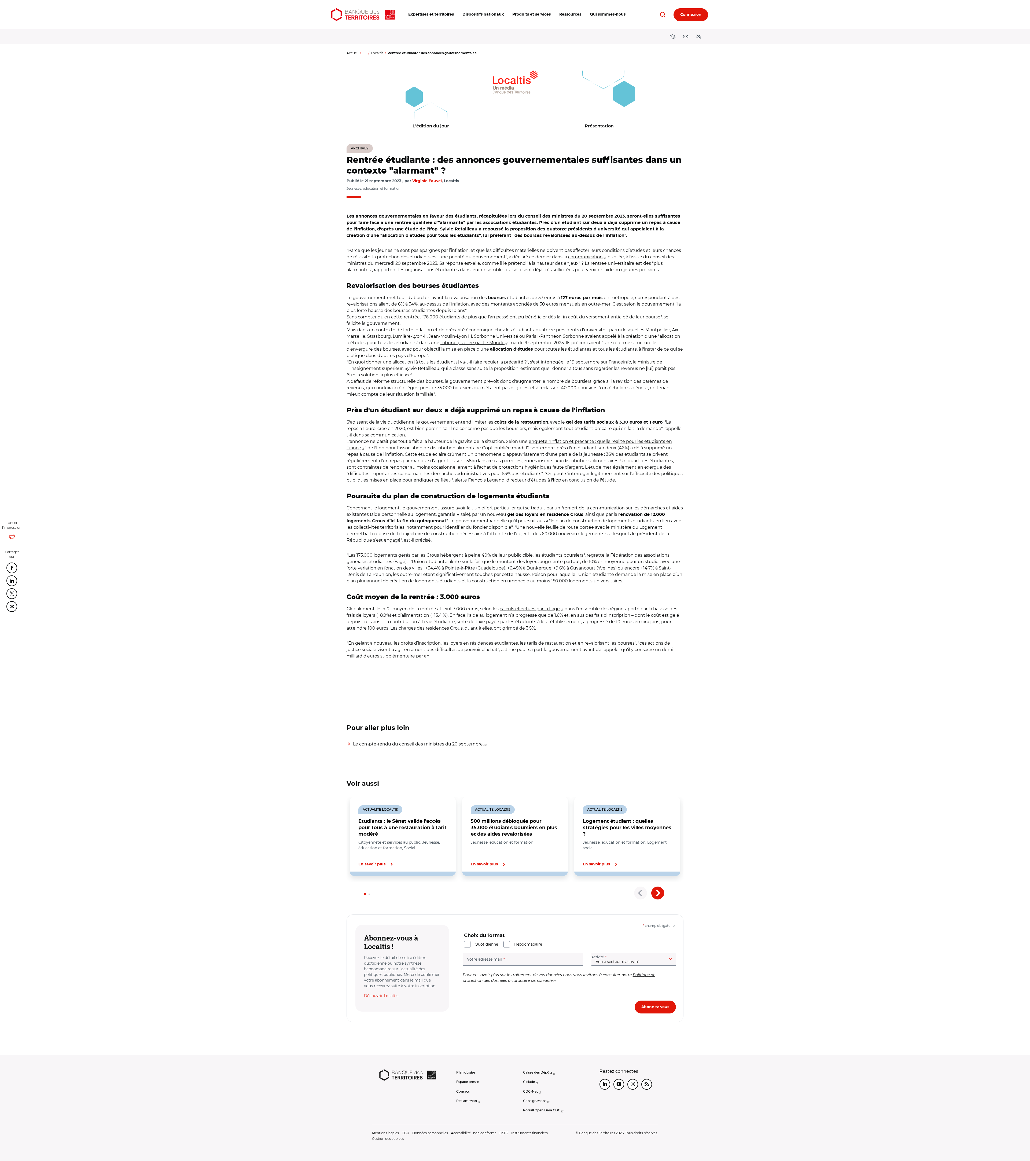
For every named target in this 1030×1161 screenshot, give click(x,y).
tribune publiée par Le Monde (472, 342)
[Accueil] (363, 14)
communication (585, 256)
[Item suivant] (657, 893)
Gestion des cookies (388, 1139)
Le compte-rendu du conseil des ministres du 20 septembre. (418, 744)
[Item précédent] (640, 893)
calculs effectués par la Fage (530, 608)
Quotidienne (486, 944)
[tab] (365, 894)
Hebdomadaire (528, 944)
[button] (431, 14)
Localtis (377, 53)
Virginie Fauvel (427, 181)
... (364, 53)
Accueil (352, 53)
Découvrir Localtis (381, 995)
